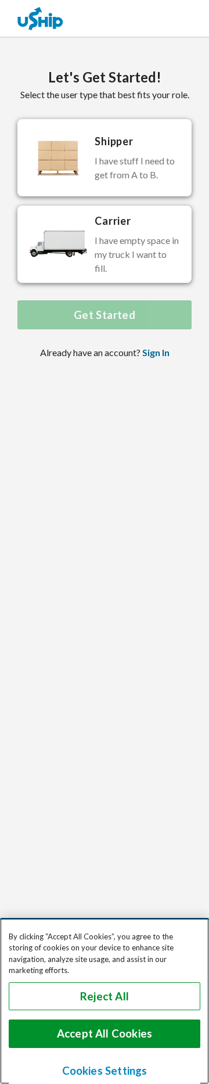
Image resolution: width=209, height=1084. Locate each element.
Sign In (156, 352)
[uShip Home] (40, 18)
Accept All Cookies (104, 1033)
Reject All (104, 996)
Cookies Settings (104, 1070)
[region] (104, 1001)
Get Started (104, 314)
